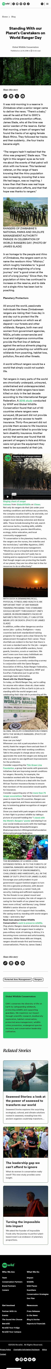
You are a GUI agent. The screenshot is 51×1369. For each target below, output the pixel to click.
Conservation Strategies (38, 1294)
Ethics (44, 1350)
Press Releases (33, 1311)
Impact (30, 1277)
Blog (13, 17)
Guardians (31, 1290)
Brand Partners (9, 1286)
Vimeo (37, 504)
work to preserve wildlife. (30, 923)
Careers (5, 1290)
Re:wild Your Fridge (11, 1327)
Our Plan (31, 1298)
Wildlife (30, 1282)
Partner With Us (9, 1311)
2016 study (26, 400)
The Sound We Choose (12, 1319)
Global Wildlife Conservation (25, 47)
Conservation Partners (12, 1282)
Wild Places (32, 1286)
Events (5, 1315)
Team (4, 1277)
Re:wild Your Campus (11, 1332)
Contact (3, 1354)
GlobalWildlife (24, 504)
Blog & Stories (33, 1319)
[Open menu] (47, 3)
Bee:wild (6, 1323)
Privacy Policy (5, 1350)
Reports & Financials (36, 1323)
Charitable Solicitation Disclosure (26, 1350)
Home (5, 17)
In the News (32, 1315)
